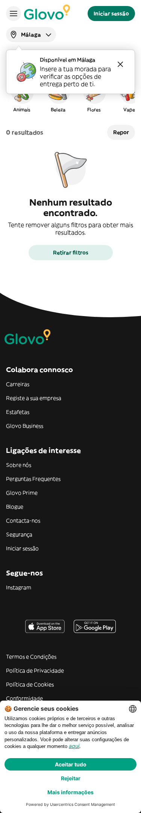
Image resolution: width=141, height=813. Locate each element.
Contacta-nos (23, 520)
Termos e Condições (31, 656)
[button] (22, 95)
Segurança (19, 534)
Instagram (18, 587)
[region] (70, 95)
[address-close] (120, 64)
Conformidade (24, 698)
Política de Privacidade (35, 670)
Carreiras (17, 384)
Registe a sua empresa (33, 398)
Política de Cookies (30, 684)
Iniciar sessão (22, 548)
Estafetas (17, 412)
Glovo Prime (22, 492)
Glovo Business (24, 425)
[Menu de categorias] (13, 13)
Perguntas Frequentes (33, 478)
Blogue (14, 506)
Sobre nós (18, 465)
